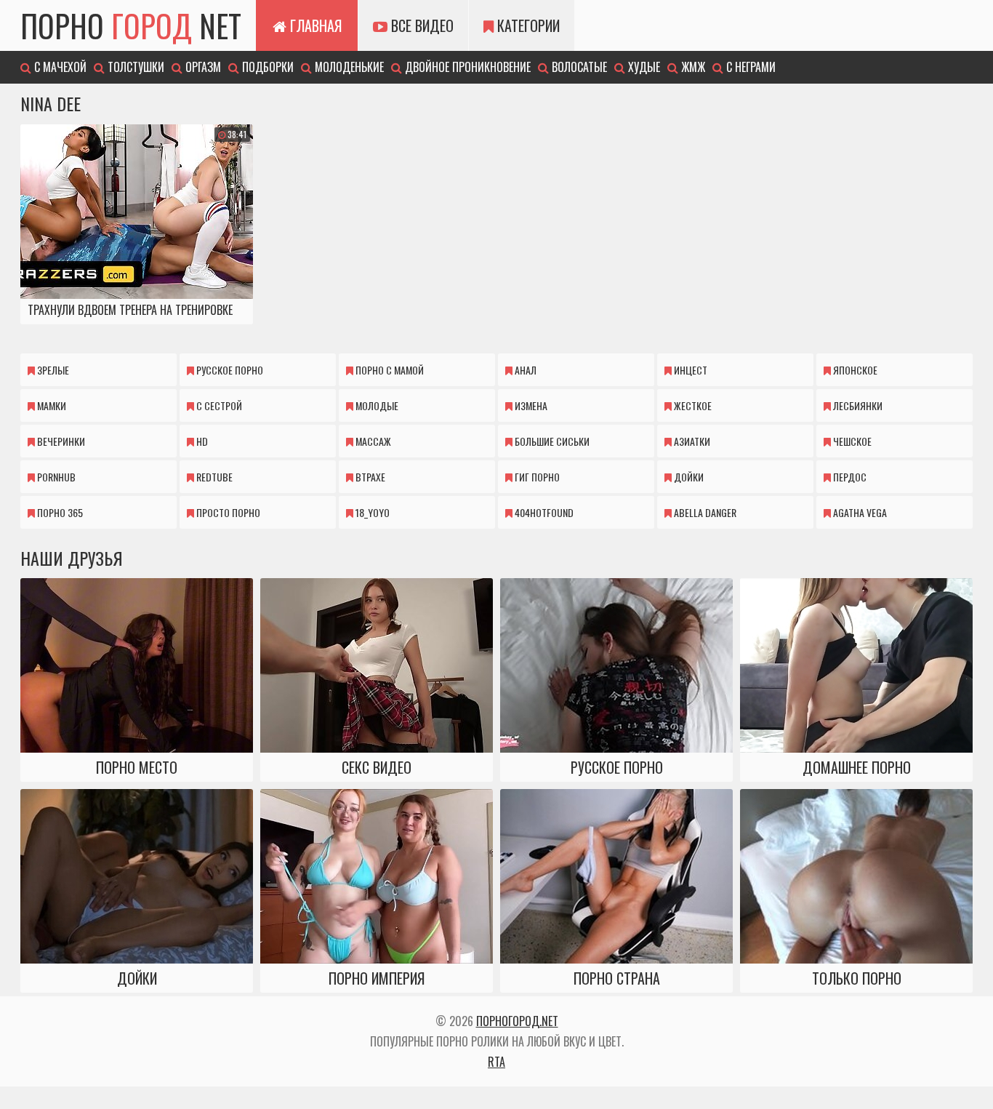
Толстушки (134, 67)
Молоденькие (348, 67)
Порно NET (130, 25)
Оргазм (201, 67)
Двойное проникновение (466, 67)
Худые (642, 67)
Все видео (420, 25)
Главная (314, 25)
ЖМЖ (691, 67)
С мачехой (59, 67)
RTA (496, 1061)
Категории (527, 25)
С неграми (749, 67)
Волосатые (578, 67)
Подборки (266, 67)
